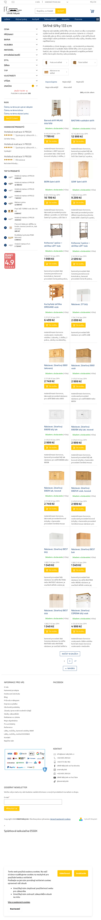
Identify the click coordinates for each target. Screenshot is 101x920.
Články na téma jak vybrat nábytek (18, 107)
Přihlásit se (11, 808)
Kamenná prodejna (52, 2)
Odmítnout (64, 873)
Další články (12, 118)
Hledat (60, 11)
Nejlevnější (66, 82)
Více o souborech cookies (19, 902)
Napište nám (9, 741)
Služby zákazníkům (11, 714)
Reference (8, 727)
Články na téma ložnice (13, 110)
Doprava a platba (10, 704)
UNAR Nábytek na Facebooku (68, 765)
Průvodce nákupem (11, 700)
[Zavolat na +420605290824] (8, 2)
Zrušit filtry (19, 91)
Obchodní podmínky (12, 707)
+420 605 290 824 (63, 758)
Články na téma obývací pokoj (16, 114)
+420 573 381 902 (63, 762)
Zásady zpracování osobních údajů (17, 710)
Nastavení (15, 908)
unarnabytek (62, 769)
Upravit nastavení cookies (60, 819)
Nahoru (71, 668)
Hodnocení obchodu (12, 694)
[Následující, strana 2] (70, 661)
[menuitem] (7, 19)
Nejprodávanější (52, 87)
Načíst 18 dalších (70, 654)
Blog (6, 697)
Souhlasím (81, 873)
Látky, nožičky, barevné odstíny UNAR (19, 731)
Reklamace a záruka (12, 717)
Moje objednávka (10, 720)
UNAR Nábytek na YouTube (67, 777)
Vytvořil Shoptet (90, 819)
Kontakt (7, 737)
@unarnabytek (63, 781)
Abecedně (68, 87)
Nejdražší (80, 82)
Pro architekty (9, 724)
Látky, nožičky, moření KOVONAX (17, 734)
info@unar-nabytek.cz (65, 754)
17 (75, 661)
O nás (37, 2)
